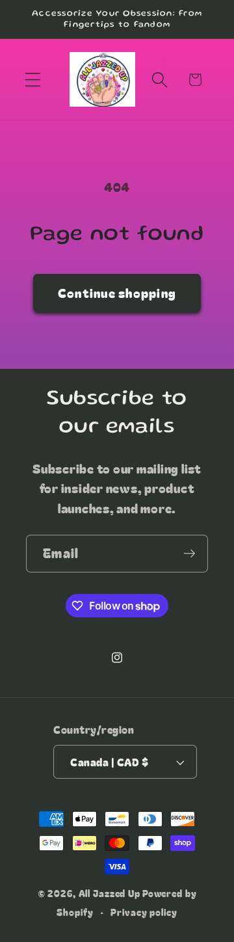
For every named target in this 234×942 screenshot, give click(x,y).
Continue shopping (117, 292)
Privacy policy (143, 912)
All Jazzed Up (109, 893)
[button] (33, 80)
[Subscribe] (189, 553)
